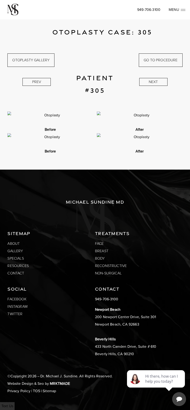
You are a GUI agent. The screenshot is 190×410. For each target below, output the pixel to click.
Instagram (17, 306)
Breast (101, 251)
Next (153, 81)
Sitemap (49, 391)
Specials (15, 258)
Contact (15, 273)
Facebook (16, 299)
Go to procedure (160, 60)
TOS (36, 391)
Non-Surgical (108, 273)
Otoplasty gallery (31, 60)
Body (100, 258)
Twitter (14, 314)
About (13, 243)
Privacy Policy (18, 391)
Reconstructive (111, 265)
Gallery (15, 251)
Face (99, 243)
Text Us (7, 406)
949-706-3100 (148, 9)
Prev (36, 81)
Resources (17, 265)
